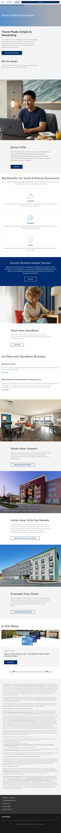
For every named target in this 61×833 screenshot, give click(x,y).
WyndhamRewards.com (9, 800)
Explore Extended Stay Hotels (23, 611)
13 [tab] (36, 672)
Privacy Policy (6, 806)
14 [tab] (38, 672)
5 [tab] (18, 672)
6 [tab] (20, 672)
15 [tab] (40, 672)
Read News (10, 662)
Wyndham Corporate (8, 797)
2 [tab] (12, 672)
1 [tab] (10, 672)
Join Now (40, 2)
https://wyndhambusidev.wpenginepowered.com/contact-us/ (31, 685)
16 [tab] (42, 672)
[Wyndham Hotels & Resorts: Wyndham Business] (12, 2)
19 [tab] (49, 672)
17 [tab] (44, 672)
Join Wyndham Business (12, 53)
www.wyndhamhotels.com (41, 698)
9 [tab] (27, 672)
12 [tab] (33, 672)
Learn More (17, 344)
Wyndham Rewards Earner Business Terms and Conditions (36, 779)
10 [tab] (29, 672)
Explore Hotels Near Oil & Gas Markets (25, 538)
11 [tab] (31, 672)
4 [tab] (16, 672)
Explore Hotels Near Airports (22, 464)
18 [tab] (46, 672)
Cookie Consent (7, 809)
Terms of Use (6, 803)
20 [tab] (51, 672)
